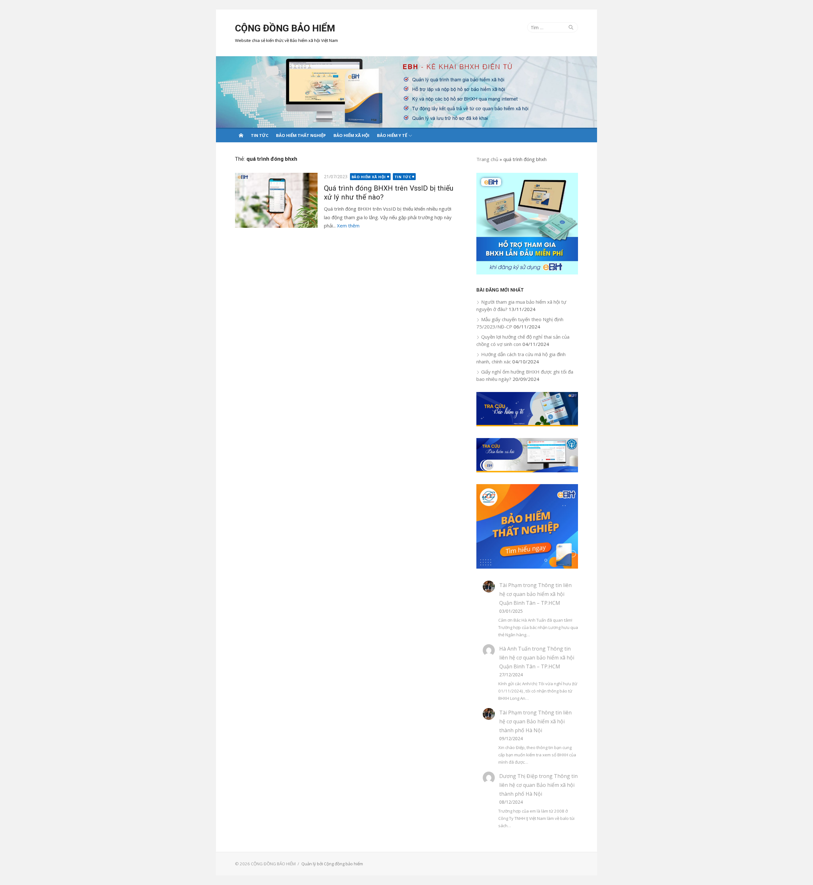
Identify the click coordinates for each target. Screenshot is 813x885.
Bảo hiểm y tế (392, 135)
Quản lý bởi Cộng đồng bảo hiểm (332, 864)
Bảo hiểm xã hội (351, 135)
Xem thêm (348, 225)
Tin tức (259, 135)
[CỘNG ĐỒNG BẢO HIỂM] (406, 92)
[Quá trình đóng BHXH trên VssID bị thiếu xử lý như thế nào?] (276, 200)
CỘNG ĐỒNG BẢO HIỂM (285, 28)
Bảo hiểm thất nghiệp (301, 135)
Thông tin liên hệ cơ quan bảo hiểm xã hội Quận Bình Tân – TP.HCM (535, 594)
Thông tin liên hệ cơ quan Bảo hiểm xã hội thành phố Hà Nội (535, 721)
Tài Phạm (510, 585)
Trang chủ (487, 159)
